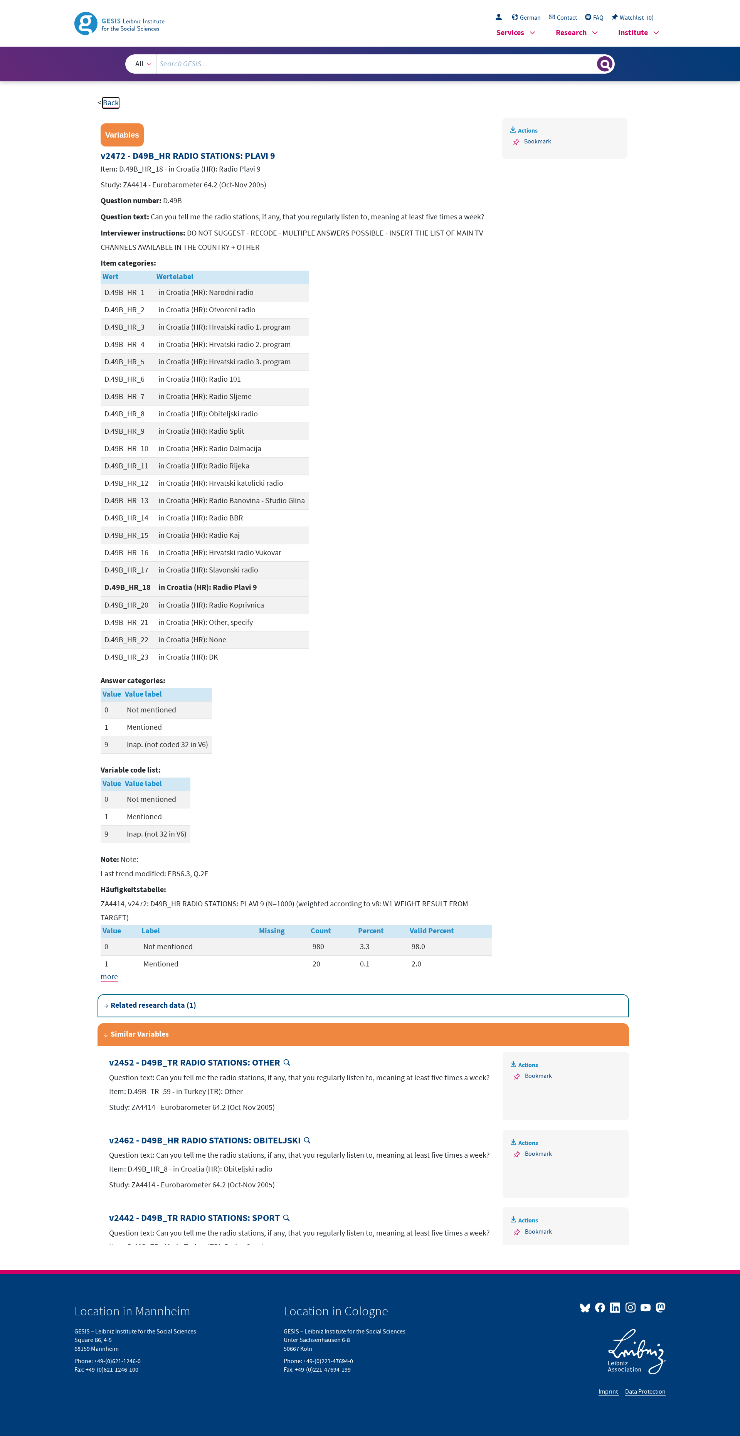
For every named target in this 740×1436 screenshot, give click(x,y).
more (109, 977)
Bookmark (537, 141)
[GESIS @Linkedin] (615, 1307)
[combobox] (370, 64)
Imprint (609, 1392)
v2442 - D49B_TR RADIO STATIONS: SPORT (194, 1218)
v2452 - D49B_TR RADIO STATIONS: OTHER (194, 1063)
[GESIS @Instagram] (630, 1307)
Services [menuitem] (510, 33)
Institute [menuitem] (633, 33)
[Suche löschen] (590, 63)
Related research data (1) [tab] (153, 1005)
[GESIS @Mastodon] (660, 1307)
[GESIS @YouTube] (646, 1307)
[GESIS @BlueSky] (586, 1307)
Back (111, 103)
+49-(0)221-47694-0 (328, 1361)
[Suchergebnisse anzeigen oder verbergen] (605, 64)
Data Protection (645, 1392)
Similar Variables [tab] (140, 1034)
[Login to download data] (501, 18)
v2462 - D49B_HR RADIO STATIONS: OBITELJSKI (205, 1141)
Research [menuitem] (571, 33)
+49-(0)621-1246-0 (117, 1361)
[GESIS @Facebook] (600, 1307)
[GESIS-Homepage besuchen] (120, 23)
